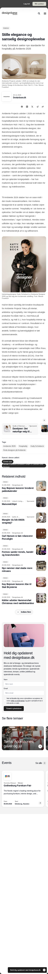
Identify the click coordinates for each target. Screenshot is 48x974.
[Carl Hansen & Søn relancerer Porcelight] (24, 534)
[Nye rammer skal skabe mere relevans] (24, 567)
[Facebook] (22, 106)
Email (6, 688)
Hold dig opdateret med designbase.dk (25, 970)
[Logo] (9, 13)
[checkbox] (5, 701)
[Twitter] (32, 106)
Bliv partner (39, 4)
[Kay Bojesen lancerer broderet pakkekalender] (24, 487)
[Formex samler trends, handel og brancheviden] (24, 551)
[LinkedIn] (27, 106)
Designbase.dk (19, 97)
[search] (39, 13)
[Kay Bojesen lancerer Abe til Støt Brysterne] (24, 583)
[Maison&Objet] (24, 502)
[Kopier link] (43, 106)
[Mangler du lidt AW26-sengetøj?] (24, 518)
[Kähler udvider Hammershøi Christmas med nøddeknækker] (24, 599)
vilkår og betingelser (18, 701)
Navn (5, 679)
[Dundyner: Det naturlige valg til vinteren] (20, 429)
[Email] (37, 106)
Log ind (27, 4)
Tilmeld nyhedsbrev (13, 708)
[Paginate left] (4, 738)
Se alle (38, 763)
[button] (44, 420)
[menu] (45, 13)
